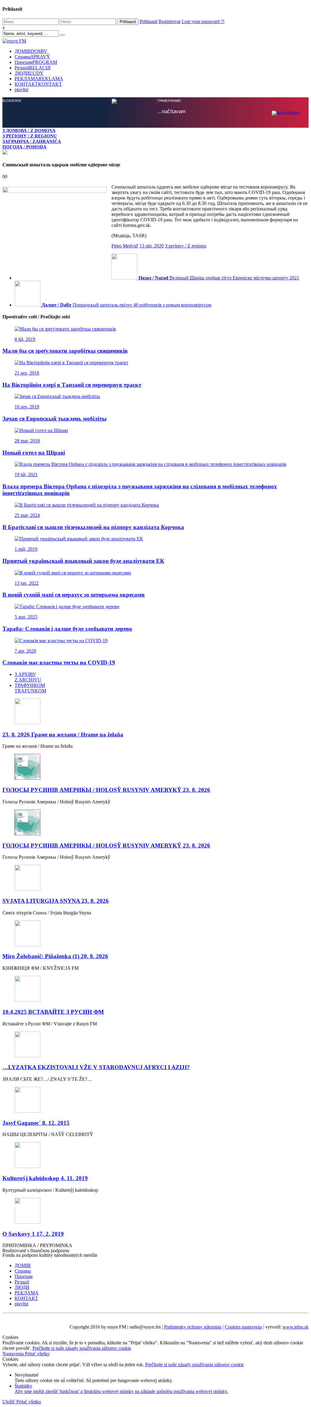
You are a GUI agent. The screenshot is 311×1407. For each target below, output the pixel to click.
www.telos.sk (295, 1326)
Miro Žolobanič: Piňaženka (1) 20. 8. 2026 (55, 956)
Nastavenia (13, 1353)
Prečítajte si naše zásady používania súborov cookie (81, 1348)
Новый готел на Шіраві (33, 452)
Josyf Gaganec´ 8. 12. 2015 (36, 1123)
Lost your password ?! (203, 21)
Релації (32, 67)
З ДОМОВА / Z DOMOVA (29, 130)
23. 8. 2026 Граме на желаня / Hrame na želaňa (62, 734)
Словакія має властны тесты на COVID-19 (58, 662)
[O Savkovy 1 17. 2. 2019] (155, 1211)
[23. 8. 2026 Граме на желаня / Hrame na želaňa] (155, 712)
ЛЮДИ (29, 73)
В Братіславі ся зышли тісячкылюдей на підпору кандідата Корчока (93, 527)
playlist (21, 89)
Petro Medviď (124, 245)
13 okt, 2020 (151, 245)
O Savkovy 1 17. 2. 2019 (33, 1234)
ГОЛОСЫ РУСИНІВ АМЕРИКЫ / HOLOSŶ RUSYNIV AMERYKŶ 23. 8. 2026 (106, 790)
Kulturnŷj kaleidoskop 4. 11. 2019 (45, 1178)
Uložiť (9, 1401)
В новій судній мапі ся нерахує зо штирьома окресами (73, 594)
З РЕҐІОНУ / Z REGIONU (29, 135)
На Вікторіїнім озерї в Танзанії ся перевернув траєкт (71, 385)
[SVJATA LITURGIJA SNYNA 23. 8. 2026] (155, 878)
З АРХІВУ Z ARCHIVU (28, 677)
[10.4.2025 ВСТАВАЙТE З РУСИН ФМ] (155, 989)
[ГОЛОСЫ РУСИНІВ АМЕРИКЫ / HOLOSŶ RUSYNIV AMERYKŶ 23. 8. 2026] (155, 767)
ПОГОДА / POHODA (24, 146)
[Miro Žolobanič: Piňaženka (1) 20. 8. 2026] (155, 934)
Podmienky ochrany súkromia (192, 1326)
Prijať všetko (37, 1353)
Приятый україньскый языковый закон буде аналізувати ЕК (83, 561)
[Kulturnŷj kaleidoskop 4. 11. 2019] (155, 1155)
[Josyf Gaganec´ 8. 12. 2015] (155, 1100)
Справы (32, 56)
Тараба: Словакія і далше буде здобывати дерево (67, 629)
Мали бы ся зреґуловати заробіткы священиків (65, 351)
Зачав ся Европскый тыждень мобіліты (54, 418)
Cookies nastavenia (243, 1326)
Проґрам (36, 62)
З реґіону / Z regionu (185, 245)
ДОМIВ (31, 51)
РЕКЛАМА (39, 78)
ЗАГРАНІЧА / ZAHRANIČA (31, 141)
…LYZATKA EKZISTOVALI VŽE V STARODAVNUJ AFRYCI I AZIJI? (96, 1067)
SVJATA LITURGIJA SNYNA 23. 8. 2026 (55, 901)
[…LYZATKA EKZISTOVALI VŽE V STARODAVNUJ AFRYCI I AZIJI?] (155, 1045)
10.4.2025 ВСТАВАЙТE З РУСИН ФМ (53, 1012)
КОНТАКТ (38, 84)
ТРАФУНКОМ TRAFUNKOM (30, 688)
